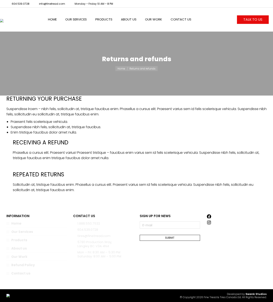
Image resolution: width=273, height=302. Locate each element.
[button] (63, 3)
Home (16, 223)
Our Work (19, 257)
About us (19, 248)
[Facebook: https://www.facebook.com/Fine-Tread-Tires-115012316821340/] (209, 218)
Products (19, 240)
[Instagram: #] (209, 224)
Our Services (22, 232)
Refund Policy (23, 265)
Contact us (20, 273)
